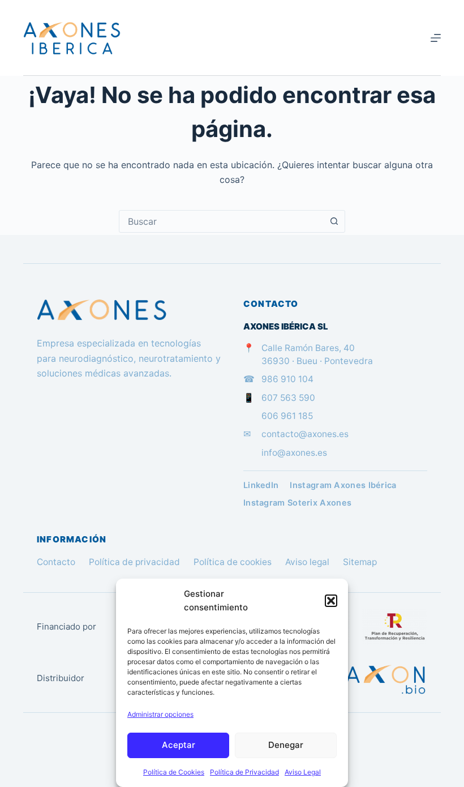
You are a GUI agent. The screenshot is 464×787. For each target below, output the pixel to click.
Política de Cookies (173, 772)
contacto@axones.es (305, 434)
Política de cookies (233, 562)
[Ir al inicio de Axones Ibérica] (129, 310)
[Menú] (436, 38)
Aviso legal (307, 562)
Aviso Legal (303, 772)
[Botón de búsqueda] (334, 221)
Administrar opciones (160, 714)
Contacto (56, 562)
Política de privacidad (134, 562)
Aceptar (178, 744)
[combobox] (221, 221)
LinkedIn (260, 485)
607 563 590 (288, 397)
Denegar (285, 744)
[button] (331, 600)
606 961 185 (287, 415)
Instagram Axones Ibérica (343, 485)
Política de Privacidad (244, 772)
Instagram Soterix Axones (297, 503)
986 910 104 (287, 379)
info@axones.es (294, 452)
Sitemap (360, 562)
